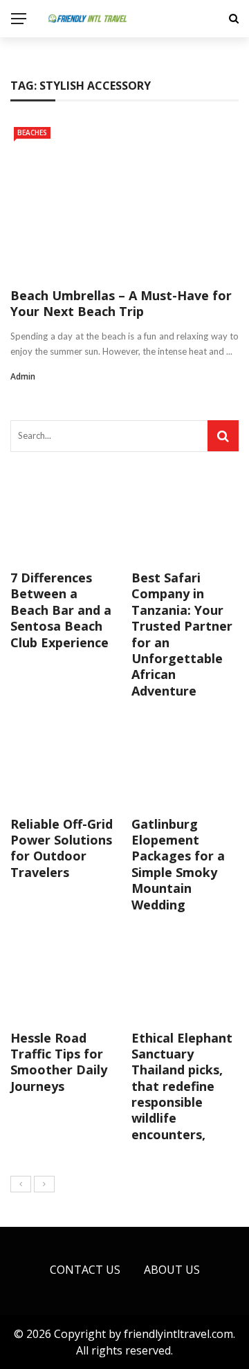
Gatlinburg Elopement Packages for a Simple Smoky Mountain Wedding (178, 864)
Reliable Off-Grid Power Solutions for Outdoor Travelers (61, 848)
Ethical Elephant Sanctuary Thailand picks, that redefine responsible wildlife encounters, (181, 1086)
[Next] (44, 1184)
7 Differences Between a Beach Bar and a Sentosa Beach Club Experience (60, 610)
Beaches (32, 132)
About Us (172, 1269)
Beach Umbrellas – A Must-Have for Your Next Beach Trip (121, 303)
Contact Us (85, 1269)
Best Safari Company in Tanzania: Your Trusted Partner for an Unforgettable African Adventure (181, 634)
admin (22, 376)
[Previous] (20, 1184)
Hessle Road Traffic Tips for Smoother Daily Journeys (58, 1062)
